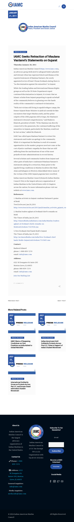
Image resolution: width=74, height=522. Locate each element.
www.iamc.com (28, 190)
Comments (19, 283)
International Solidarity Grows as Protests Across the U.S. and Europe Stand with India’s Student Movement (21, 386)
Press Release (20, 52)
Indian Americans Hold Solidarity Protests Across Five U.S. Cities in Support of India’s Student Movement (52, 344)
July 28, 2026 (41, 318)
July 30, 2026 (11, 318)
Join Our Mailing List (22, 275)
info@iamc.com (25, 254)
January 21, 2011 (13, 14)
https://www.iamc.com (49, 69)
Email (56, 437)
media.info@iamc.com (17, 493)
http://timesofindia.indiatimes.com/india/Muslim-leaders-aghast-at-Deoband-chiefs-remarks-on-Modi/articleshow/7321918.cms (37, 224)
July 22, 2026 (11, 359)
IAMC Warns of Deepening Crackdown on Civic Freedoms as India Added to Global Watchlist (21, 344)
